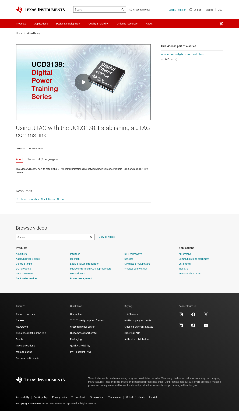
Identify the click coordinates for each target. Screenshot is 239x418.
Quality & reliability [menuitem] (98, 23)
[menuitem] (221, 23)
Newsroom (22, 326)
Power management (81, 278)
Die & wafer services (26, 278)
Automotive (185, 254)
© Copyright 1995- (28, 403)
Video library (33, 33)
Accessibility (22, 397)
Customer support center (83, 333)
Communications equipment (194, 258)
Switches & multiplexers (137, 263)
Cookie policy (41, 397)
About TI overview (25, 314)
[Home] (40, 9)
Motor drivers (77, 273)
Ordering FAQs (132, 333)
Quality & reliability (80, 345)
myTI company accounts (137, 320)
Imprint (153, 397)
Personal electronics (190, 273)
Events (19, 339)
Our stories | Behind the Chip (31, 333)
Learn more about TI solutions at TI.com (42, 199)
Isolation (75, 258)
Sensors (128, 258)
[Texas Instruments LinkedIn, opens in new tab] (181, 326)
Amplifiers (21, 254)
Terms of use (97, 397)
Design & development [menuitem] (68, 23)
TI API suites (131, 314)
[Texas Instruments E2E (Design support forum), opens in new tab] (193, 326)
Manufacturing (24, 351)
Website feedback (135, 397)
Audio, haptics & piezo (28, 258)
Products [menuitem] (21, 23)
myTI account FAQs (80, 351)
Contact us (76, 314)
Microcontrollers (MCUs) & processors (90, 268)
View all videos (107, 236)
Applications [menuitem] (41, 23)
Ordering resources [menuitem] (127, 23)
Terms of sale (78, 397)
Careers (20, 320)
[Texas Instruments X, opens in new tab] (206, 315)
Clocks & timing (24, 263)
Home (19, 33)
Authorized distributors (136, 339)
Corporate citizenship (27, 358)
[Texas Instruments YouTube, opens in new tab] (206, 326)
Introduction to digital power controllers (182, 54)
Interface (75, 254)
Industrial (184, 268)
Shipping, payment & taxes (138, 326)
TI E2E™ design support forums (87, 320)
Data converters (24, 273)
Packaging (76, 339)
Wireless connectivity (135, 268)
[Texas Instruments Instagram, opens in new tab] (181, 315)
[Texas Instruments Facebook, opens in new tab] (193, 315)
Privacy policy (59, 397)
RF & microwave (133, 254)
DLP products (23, 268)
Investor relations (25, 345)
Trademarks (114, 397)
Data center (185, 263)
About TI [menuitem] (150, 23)
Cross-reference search (82, 326)
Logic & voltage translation (84, 263)
